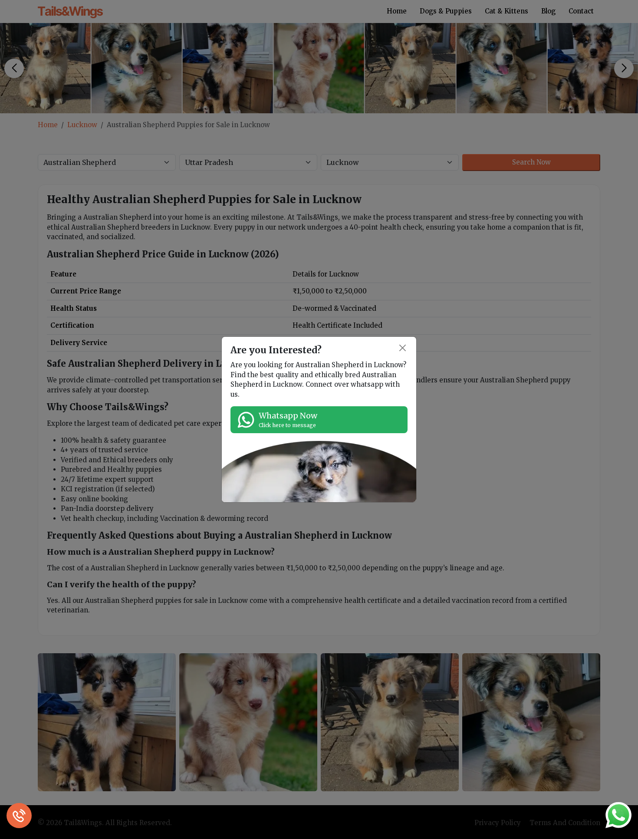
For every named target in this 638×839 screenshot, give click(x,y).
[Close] (403, 348)
